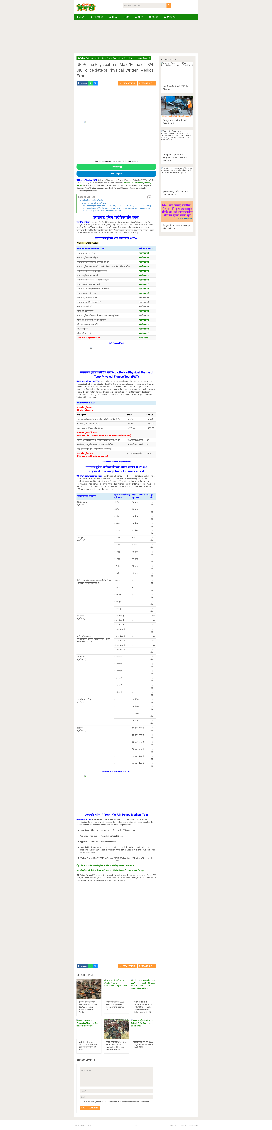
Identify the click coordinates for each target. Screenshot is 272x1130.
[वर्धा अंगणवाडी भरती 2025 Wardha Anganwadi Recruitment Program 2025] (116, 989)
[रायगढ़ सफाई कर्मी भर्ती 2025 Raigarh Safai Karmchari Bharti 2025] (143, 1029)
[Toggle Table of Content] (148, 197)
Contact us (182, 1125)
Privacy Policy (193, 1125)
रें (124, 865)
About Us (173, 1125)
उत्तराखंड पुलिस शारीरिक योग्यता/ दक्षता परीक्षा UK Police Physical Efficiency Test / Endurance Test (118, 208)
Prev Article (128, 83)
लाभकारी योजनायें (144, 58)
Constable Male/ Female (133, 183)
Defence (89, 58)
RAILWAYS (171, 17)
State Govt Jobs (130, 58)
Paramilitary (118, 58)
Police (154, 17)
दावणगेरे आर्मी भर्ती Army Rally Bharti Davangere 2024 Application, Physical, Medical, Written (88, 1007)
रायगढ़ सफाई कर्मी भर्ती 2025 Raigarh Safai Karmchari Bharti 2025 (143, 1044)
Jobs (104, 58)
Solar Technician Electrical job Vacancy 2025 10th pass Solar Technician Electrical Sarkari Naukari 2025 (142, 1007)
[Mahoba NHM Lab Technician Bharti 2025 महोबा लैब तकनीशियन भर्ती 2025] (88, 1029)
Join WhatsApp (116, 167)
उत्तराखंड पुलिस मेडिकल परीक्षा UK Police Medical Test (104, 211)
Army (81, 17)
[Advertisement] (136, 37)
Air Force (98, 17)
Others (109, 58)
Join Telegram (116, 174)
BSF (127, 17)
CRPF (140, 17)
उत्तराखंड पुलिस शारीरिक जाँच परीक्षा (92, 200)
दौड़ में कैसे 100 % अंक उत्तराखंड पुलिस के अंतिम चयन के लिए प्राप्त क (100, 865)
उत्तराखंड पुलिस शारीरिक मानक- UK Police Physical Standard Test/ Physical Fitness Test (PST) (119, 206)
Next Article (145, 83)
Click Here (129, 865)
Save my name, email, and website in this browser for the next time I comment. (116, 1102)
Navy (114, 17)
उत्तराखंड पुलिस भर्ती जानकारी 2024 (95, 203)
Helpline (97, 58)
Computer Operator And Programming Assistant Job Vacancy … (176, 157)
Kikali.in (76, 1125)
